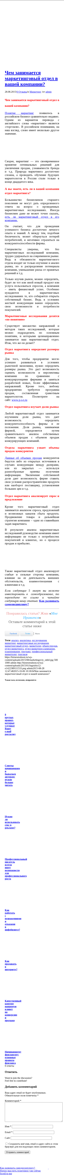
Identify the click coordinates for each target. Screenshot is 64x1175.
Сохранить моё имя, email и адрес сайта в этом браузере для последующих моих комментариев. (31, 1145)
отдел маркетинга (14, 648)
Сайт (7, 1138)
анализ (14, 640)
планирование (12, 651)
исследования (39, 640)
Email (8, 1132)
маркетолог (35, 646)
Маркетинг (35, 91)
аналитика (25, 640)
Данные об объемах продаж (23, 458)
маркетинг (10, 643)
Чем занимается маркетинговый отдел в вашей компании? (31, 78)
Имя (8, 1126)
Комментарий (13, 1100)
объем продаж (49, 646)
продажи (26, 651)
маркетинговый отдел (16, 646)
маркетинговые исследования (33, 643)
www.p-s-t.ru (19, 400)
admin (49, 91)
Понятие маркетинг (19, 113)
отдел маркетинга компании (40, 648)
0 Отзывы (22, 91)
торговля (22, 654)
